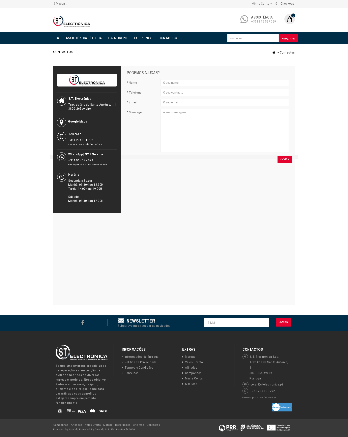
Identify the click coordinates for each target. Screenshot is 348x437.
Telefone (135, 92)
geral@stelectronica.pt (267, 384)
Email (133, 102)
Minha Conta (194, 378)
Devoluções (122, 424)
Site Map (191, 383)
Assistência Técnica (84, 37)
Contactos (168, 37)
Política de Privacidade (140, 362)
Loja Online (118, 37)
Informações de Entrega (142, 356)
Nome (133, 82)
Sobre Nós (143, 37)
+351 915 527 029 (263, 21)
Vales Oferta (194, 362)
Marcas (190, 356)
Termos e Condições (139, 367)
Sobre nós (132, 373)
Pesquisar (288, 38)
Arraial (73, 429)
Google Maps (77, 121)
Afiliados (191, 367)
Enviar (283, 322)
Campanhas (193, 373)
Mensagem (137, 112)
